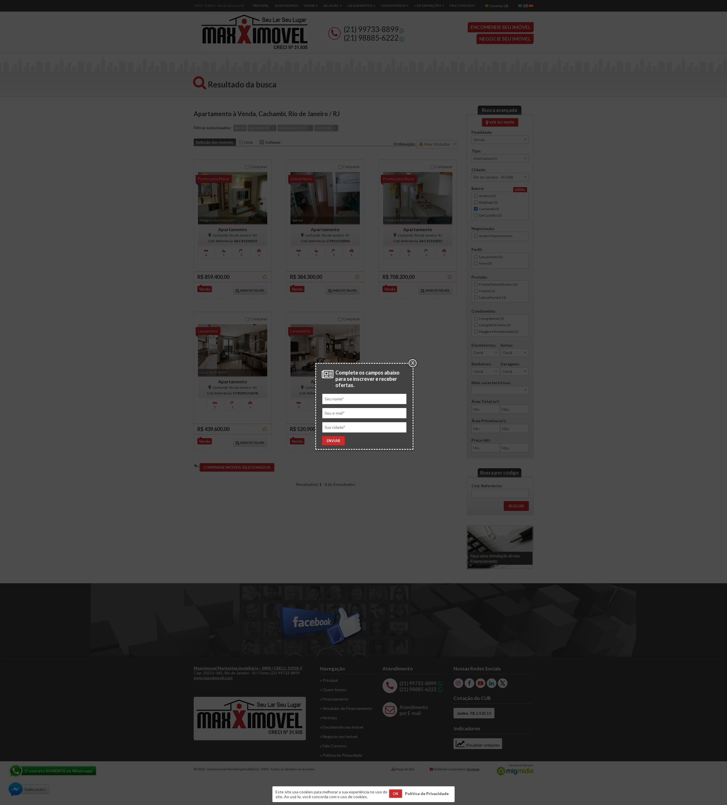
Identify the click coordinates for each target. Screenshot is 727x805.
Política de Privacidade (427, 793)
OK (395, 793)
